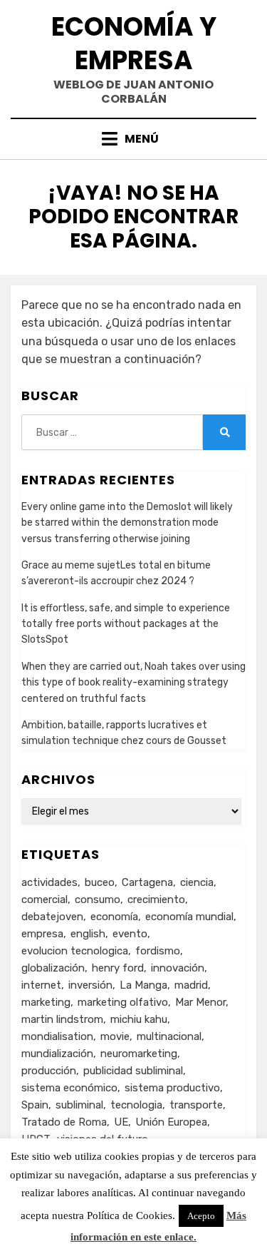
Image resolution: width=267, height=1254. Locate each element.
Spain (34, 1104)
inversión (90, 985)
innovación (177, 968)
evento (129, 933)
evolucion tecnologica (74, 950)
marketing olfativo (123, 1002)
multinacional (169, 1036)
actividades (49, 882)
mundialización (57, 1053)
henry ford (118, 968)
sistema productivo (172, 1087)
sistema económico (69, 1087)
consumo (97, 899)
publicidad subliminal (133, 1070)
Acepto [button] (201, 1215)
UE (121, 1122)
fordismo (157, 950)
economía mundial (189, 916)
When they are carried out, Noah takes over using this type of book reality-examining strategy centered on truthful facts (133, 683)
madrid (191, 985)
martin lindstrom (62, 1019)
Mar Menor (200, 1002)
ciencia (197, 882)
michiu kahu (138, 1019)
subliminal (79, 1104)
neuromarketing (138, 1053)
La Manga (143, 985)
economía (114, 916)
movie (115, 1036)
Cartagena (147, 882)
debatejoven (52, 916)
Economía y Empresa (133, 43)
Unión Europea (171, 1122)
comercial (44, 899)
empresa (42, 933)
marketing (45, 1002)
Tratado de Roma (64, 1122)
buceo (100, 882)
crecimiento (156, 899)
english (87, 933)
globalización (53, 968)
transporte (196, 1104)
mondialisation (57, 1036)
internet (41, 985)
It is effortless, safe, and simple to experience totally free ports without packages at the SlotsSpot (125, 624)
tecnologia (136, 1104)
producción (48, 1070)
